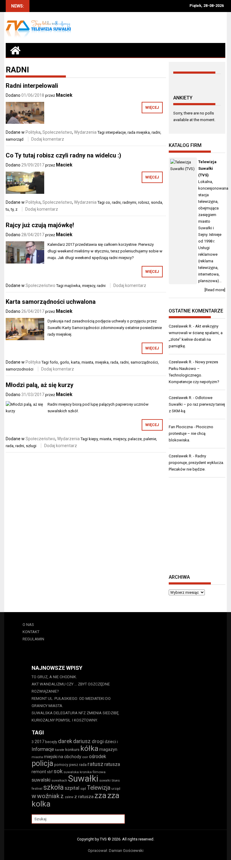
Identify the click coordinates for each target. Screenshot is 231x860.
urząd (115, 788)
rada (114, 362)
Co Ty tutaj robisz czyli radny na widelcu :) (63, 155)
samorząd (14, 139)
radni (156, 132)
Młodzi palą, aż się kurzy (39, 385)
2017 (39, 741)
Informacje (43, 749)
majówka (72, 285)
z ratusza (84, 796)
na (60, 756)
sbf (50, 772)
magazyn (108, 749)
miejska (102, 362)
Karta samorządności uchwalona (51, 301)
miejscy (88, 285)
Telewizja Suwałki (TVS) (207, 168)
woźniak (48, 796)
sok (58, 771)
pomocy (61, 764)
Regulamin (33, 639)
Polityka (33, 132)
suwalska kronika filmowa (84, 772)
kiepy (93, 439)
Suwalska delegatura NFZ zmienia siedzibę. (75, 713)
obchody (72, 756)
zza (100, 795)
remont (39, 771)
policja (42, 763)
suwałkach (59, 780)
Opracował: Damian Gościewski (115, 850)
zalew (69, 797)
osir (85, 757)
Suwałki (83, 778)
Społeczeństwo (57, 132)
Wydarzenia (85, 132)
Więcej (152, 107)
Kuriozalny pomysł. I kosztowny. (65, 720)
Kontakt (31, 632)
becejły (51, 742)
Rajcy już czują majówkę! (40, 225)
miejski (50, 756)
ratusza (112, 764)
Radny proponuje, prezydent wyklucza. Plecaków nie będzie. (196, 462)
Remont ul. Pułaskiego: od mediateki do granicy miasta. (71, 702)
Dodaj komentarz (47, 139)
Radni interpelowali (32, 85)
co (108, 202)
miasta (87, 362)
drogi (98, 741)
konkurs (72, 749)
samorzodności (19, 369)
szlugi (31, 446)
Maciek (64, 95)
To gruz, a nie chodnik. (54, 677)
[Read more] (215, 290)
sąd (83, 788)
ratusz (95, 764)
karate (59, 750)
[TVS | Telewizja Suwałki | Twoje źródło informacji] (15, 50)
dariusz (82, 741)
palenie (149, 439)
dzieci (110, 741)
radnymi (129, 202)
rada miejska (139, 132)
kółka (89, 748)
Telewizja (98, 787)
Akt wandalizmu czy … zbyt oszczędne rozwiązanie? (71, 688)
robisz (143, 202)
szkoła (53, 787)
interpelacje (116, 132)
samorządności (144, 362)
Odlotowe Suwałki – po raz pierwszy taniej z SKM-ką (197, 404)
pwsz (73, 764)
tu (7, 209)
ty (12, 209)
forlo (54, 362)
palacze (135, 439)
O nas (28, 624)
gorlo (64, 362)
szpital (72, 788)
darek (65, 741)
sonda (156, 202)
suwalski (41, 780)
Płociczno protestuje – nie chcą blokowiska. (191, 433)
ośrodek (97, 756)
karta (75, 362)
